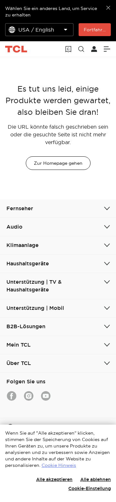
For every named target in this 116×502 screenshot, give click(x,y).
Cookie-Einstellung (89, 488)
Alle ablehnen (95, 479)
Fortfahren (96, 30)
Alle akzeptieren (54, 479)
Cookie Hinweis (59, 465)
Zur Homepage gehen (58, 163)
